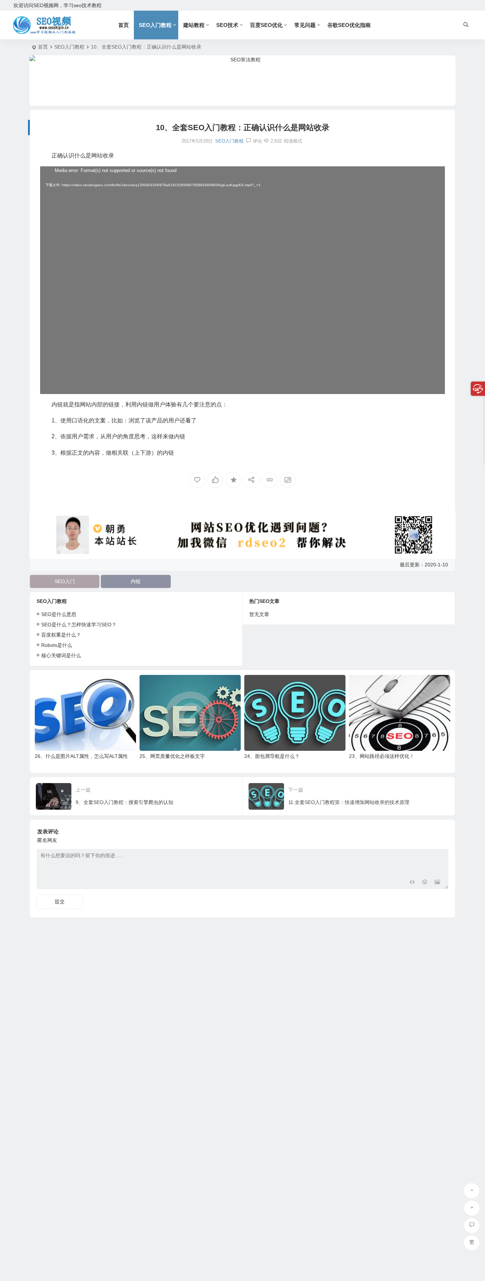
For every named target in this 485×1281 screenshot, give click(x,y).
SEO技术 (227, 25)
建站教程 (194, 25)
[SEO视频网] (51, 25)
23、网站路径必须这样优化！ (381, 756)
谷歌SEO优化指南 (349, 25)
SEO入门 (65, 581)
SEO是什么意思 (58, 614)
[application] (242, 280)
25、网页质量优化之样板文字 (172, 756)
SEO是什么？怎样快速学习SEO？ (78, 624)
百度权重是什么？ (61, 635)
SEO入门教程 (155, 25)
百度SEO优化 (266, 25)
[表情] (424, 883)
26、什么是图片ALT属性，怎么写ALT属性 (81, 756)
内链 (136, 581)
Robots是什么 (56, 645)
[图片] (437, 883)
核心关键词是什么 (61, 655)
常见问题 (305, 25)
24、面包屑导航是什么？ (272, 756)
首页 (123, 25)
